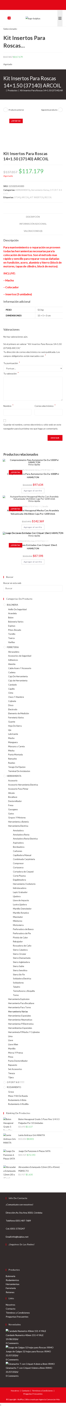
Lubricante (13, 734)
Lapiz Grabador (20, 892)
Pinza (10, 1057)
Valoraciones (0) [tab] (33, 231)
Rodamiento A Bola (17, 1100)
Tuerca (11, 638)
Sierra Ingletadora (21, 962)
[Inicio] (4, 90)
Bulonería (10, 1276)
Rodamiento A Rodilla (18, 1104)
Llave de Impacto (21, 900)
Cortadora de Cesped (23, 871)
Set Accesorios (15, 1069)
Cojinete (12, 701)
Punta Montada (15, 754)
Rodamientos (12, 1280)
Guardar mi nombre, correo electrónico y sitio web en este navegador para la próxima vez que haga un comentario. (32, 426)
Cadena (11, 672)
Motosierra (18, 925)
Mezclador (18, 917)
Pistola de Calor (20, 937)
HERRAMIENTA (23, 190)
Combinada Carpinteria (24, 859)
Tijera (11, 1077)
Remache (12, 758)
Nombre (8, 405)
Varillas (11, 642)
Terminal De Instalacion (19, 771)
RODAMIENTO (14, 1087)
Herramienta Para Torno (19, 1007)
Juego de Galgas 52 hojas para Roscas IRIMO (28, 1351)
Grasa (11, 1092)
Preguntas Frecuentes (17, 1316)
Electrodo (12, 709)
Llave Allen (13, 1044)
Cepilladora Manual (22, 855)
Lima (10, 1036)
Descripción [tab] (33, 217)
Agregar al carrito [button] (33, 490)
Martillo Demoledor (22, 908)
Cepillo (11, 689)
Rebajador (18, 941)
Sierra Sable (18, 966)
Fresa (10, 805)
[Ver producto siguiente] (60, 110)
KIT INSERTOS (37, 197)
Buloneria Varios (15, 621)
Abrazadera (13, 652)
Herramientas (12, 1284)
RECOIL (48, 197)
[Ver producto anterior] (5, 110)
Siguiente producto (49, 110)
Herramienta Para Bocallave (21, 1003)
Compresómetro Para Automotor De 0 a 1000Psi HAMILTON (33, 476)
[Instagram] (7, 1260)
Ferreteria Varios (16, 717)
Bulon (10, 617)
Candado (12, 684)
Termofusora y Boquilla (24, 991)
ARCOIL (25, 197)
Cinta (10, 693)
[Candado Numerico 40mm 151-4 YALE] (26, 1330)
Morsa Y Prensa (15, 1052)
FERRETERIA (13, 647)
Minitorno (17, 921)
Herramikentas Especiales (20, 1028)
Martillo (12, 1048)
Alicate (11, 793)
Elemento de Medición (18, 713)
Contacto (10, 1308)
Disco (10, 705)
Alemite (11, 664)
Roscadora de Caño (22, 945)
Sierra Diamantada (21, 958)
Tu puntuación (11, 363)
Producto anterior (16, 110)
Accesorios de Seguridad (19, 656)
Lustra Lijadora (20, 904)
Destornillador (15, 801)
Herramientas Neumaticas (20, 1019)
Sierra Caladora (20, 950)
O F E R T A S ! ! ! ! (47, 470)
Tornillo (45, 506)
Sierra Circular (19, 954)
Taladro (16, 987)
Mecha (11, 750)
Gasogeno (13, 809)
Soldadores (18, 982)
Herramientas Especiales (19, 1015)
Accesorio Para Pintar (18, 789)
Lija (9, 730)
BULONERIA (23, 506)
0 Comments (12, 1343)
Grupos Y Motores (17, 817)
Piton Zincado (14, 630)
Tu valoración (11, 373)
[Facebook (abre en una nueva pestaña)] (31, 5)
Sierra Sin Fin (19, 974)
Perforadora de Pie (22, 933)
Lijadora (17, 896)
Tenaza (11, 1073)
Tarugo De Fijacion (16, 767)
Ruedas (11, 763)
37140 (17, 197)
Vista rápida (34, 501)
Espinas (11, 626)
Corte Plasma (19, 876)
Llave (32, 541)
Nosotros (10, 1304)
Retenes (10, 1292)
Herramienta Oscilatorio (24, 884)
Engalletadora (19, 879)
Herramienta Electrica (18, 826)
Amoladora (18, 830)
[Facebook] (7, 1252)
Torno (16, 995)
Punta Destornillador (18, 1061)
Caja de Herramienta (17, 680)
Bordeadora (18, 847)
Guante (11, 721)
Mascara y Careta (16, 746)
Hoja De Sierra (15, 726)
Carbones (17, 851)
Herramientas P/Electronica (20, 1024)
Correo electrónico (45, 405)
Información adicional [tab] (33, 224)
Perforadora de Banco (23, 929)
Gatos (11, 813)
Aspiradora (18, 842)
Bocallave (12, 797)
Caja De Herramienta (18, 676)
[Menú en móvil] (60, 18)
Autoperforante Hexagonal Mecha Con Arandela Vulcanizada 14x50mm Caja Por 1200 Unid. (33, 512)
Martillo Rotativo (21, 913)
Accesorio (12, 780)
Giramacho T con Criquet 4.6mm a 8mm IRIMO (29, 1367)
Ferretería (11, 1288)
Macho (11, 738)
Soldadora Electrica (22, 978)
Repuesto (12, 1065)
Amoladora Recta (21, 834)
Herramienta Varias (40, 190)
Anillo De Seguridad (17, 609)
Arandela (12, 613)
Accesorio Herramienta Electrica (23, 784)
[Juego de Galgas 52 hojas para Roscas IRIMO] (30, 1347)
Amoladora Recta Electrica (25, 838)
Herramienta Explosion (18, 999)
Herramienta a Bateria (18, 821)
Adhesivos (13, 660)
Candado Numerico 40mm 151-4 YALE (25, 1335)
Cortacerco (18, 867)
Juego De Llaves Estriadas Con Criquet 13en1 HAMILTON (33, 547)
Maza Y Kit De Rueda (18, 1096)
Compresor (18, 863)
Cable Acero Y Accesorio (19, 668)
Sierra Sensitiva (20, 970)
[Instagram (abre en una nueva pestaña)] (35, 5)
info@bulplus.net (20, 1236)
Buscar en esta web (12, 583)
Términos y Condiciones (18, 1312)
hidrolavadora (19, 888)
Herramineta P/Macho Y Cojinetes (24, 1032)
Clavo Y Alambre (16, 697)
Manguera (13, 742)
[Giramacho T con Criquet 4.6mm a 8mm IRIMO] (30, 1363)
